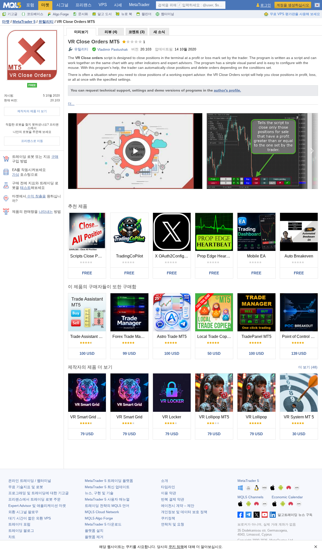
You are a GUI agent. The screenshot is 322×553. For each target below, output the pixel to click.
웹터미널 (167, 14)
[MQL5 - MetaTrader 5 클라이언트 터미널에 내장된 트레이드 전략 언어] (12, 5)
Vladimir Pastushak (112, 49)
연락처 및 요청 (172, 524)
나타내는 (46, 212)
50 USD (214, 353)
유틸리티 (81, 49)
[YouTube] (265, 515)
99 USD (129, 353)
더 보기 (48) (307, 367)
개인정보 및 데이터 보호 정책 (184, 512)
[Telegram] (249, 515)
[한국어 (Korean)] (317, 3)
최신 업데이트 (107, 487)
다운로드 (103, 524)
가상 (15, 174)
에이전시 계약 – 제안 (177, 506)
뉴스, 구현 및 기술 (99, 493)
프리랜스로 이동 (32, 141)
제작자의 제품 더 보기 (32, 111)
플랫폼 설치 (94, 531)
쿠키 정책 (176, 547)
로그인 (265, 5)
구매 (54, 157)
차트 (11, 537)
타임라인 (168, 487)
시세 (118, 5)
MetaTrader (139, 5)
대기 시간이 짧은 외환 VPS (29, 518)
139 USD (298, 353)
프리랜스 (83, 5)
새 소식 (159, 32)
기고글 (12, 14)
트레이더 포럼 (19, 524)
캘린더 (146, 14)
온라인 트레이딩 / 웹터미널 (29, 481)
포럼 (30, 5)
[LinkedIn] (273, 515)
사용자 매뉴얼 (107, 499)
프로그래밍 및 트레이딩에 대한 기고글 (38, 493)
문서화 (83, 14)
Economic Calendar (287, 497)
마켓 (45, 5)
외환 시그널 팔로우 (23, 512)
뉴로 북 (126, 14)
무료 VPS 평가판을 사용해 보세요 (295, 14)
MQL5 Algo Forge (99, 518)
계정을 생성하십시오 (292, 5)
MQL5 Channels (250, 497)
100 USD (87, 353)
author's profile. (227, 90)
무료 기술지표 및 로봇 (25, 487)
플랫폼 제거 (94, 537)
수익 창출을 (36, 196)
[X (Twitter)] (257, 515)
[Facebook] (240, 515)
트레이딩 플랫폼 (109, 481)
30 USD (298, 434)
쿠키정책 (168, 518)
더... (71, 104)
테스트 (25, 188)
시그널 (62, 5)
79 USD (87, 434)
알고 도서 (105, 14)
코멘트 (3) (137, 32)
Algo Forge (61, 14)
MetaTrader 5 (248, 481)
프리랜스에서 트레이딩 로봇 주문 (34, 499)
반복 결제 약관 (172, 499)
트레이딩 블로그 (21, 531)
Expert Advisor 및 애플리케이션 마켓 (37, 506)
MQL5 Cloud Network (102, 512)
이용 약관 (168, 493)
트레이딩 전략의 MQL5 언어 (107, 506)
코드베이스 (35, 14)
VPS (103, 5)
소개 (164, 481)
